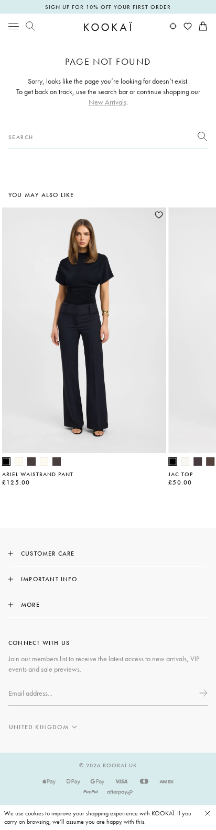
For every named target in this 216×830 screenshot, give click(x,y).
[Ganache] (210, 461)
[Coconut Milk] (185, 461)
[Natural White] (19, 461)
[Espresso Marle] (197, 461)
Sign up (202, 693)
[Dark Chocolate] (31, 461)
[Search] (30, 26)
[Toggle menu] (13, 26)
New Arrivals (107, 102)
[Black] (6, 461)
